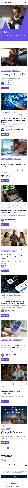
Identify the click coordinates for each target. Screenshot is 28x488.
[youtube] (4, 460)
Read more (5, 88)
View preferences (14, 483)
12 (20, 448)
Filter (14, 44)
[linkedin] (2, 460)
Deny (14, 479)
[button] (26, 465)
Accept (14, 476)
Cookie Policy (10, 486)
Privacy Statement (16, 486)
